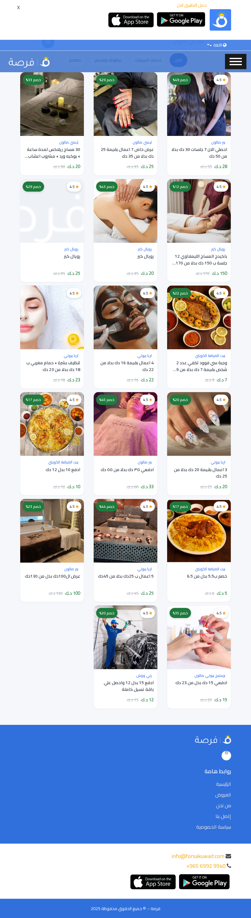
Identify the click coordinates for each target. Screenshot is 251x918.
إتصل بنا (223, 816)
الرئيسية (223, 784)
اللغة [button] (217, 45)
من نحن (223, 805)
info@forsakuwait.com (197, 856)
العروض (223, 795)
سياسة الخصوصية (213, 827)
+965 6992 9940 (206, 866)
